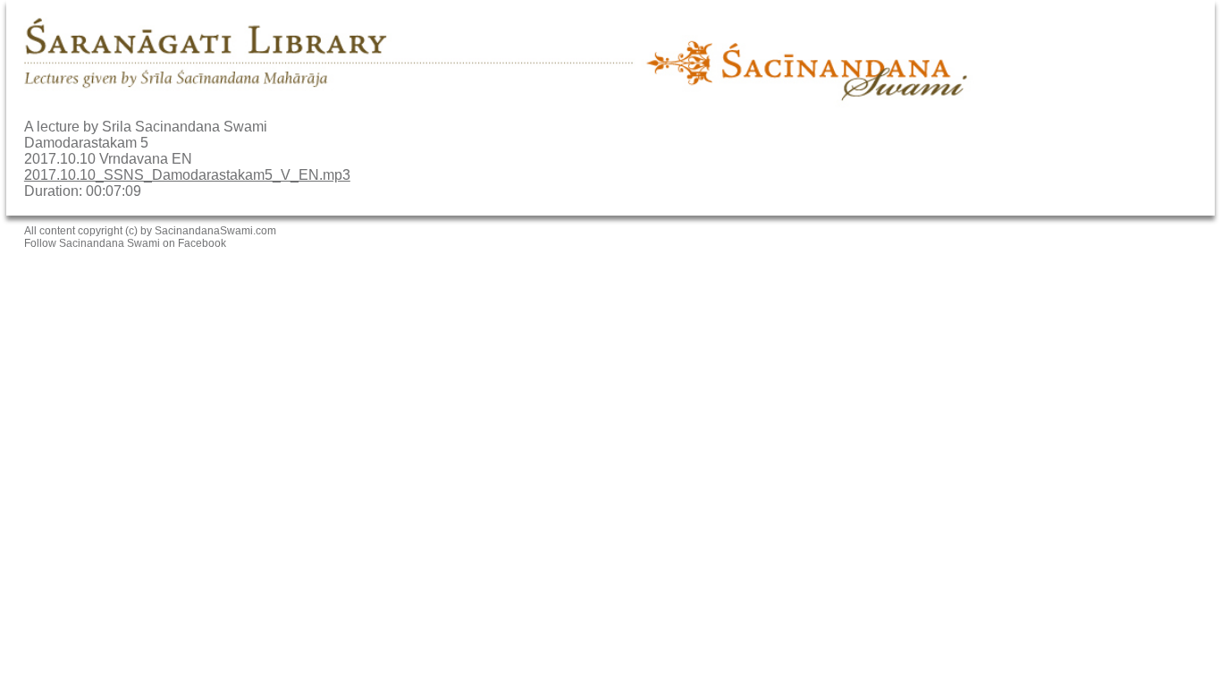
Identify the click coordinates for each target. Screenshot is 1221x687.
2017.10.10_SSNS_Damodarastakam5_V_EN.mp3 (187, 174)
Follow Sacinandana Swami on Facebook (125, 243)
